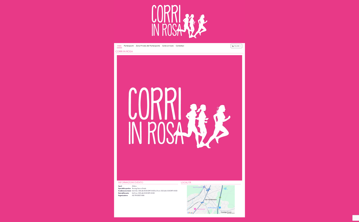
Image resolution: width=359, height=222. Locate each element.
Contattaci (180, 46)
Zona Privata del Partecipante (148, 46)
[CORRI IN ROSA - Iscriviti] (179, 118)
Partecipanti (129, 46)
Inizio (119, 46)
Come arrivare (168, 46)
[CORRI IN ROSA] (179, 21)
